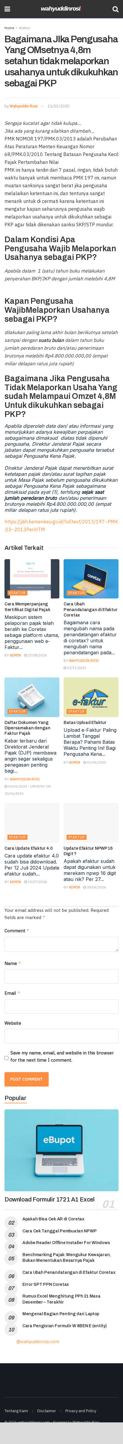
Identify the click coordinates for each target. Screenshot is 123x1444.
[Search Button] (116, 9)
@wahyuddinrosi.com (37, 1341)
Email (12, 993)
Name (12, 963)
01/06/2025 (96, 762)
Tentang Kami (16, 1410)
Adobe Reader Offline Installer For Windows (66, 1243)
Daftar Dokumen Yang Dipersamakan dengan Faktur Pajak (27, 728)
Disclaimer (46, 1410)
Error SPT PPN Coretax (45, 1284)
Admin (15, 655)
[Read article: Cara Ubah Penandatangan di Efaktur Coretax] (91, 579)
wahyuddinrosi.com (34, 1422)
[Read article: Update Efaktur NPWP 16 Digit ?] (91, 823)
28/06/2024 (96, 887)
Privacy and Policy (80, 1410)
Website (12, 1023)
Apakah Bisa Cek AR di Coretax (53, 1219)
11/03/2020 (58, 106)
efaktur (24, 28)
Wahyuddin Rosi (24, 106)
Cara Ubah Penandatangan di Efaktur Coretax (90, 609)
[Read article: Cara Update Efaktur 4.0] (31, 823)
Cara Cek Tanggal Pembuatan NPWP (59, 1231)
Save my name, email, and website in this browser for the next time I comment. (62, 1056)
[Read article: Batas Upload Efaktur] (91, 697)
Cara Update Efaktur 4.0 (28, 848)
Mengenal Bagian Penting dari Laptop (60, 1314)
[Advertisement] (61, 1432)
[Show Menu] (7, 9)
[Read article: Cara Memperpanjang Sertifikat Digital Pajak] (31, 579)
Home (9, 28)
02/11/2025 (76, 668)
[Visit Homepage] (61, 9)
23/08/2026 (37, 655)
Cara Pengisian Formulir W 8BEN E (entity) (64, 1326)
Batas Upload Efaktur (85, 722)
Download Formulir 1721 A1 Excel (49, 1199)
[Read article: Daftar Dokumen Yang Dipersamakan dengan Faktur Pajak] (31, 697)
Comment (17, 930)
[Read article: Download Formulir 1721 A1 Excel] (61, 1150)
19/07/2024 (37, 882)
